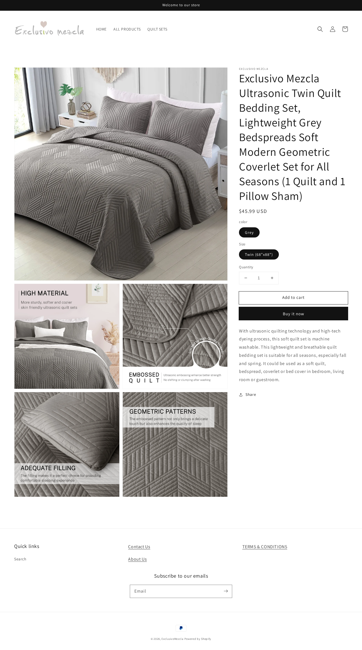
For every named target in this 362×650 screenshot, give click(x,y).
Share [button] (250, 394)
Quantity (246, 267)
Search (20, 559)
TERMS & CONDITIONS (264, 547)
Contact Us (139, 547)
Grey (249, 232)
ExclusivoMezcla (172, 639)
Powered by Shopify (198, 639)
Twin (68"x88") (259, 254)
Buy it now (293, 313)
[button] (320, 29)
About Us (137, 559)
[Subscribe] (225, 591)
